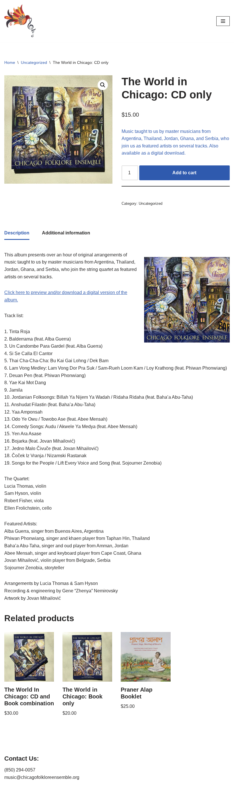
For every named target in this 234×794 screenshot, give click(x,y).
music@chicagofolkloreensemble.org (41, 777)
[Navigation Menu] (223, 21)
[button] (103, 85)
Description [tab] (16, 232)
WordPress (55, 787)
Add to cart (184, 172)
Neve (9, 787)
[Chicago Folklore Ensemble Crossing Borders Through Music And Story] (21, 21)
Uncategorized (34, 62)
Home (9, 62)
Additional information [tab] (66, 232)
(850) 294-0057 (19, 769)
